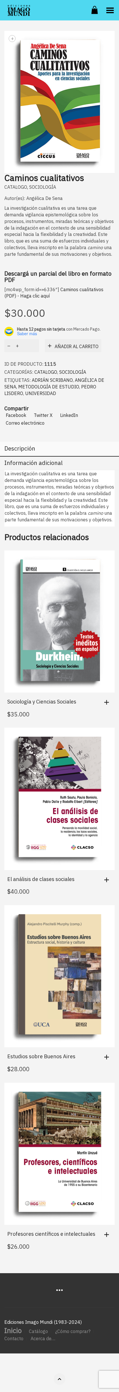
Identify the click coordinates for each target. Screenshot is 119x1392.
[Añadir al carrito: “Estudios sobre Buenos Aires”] (108, 1057)
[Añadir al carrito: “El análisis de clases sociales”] (108, 879)
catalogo (15, 187)
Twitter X (43, 415)
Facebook (16, 415)
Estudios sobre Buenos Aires (41, 1056)
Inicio (13, 1330)
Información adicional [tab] (33, 463)
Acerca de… (43, 1338)
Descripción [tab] (19, 448)
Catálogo (38, 1331)
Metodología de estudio (48, 387)
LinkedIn (69, 415)
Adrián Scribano (52, 380)
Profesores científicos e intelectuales (51, 1234)
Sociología (42, 187)
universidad (40, 393)
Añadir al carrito (76, 346)
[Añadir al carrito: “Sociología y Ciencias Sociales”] (108, 702)
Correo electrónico (25, 423)
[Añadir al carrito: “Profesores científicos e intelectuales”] (108, 1234)
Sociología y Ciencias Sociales (41, 701)
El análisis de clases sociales (41, 879)
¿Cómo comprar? (72, 1331)
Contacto (13, 1338)
